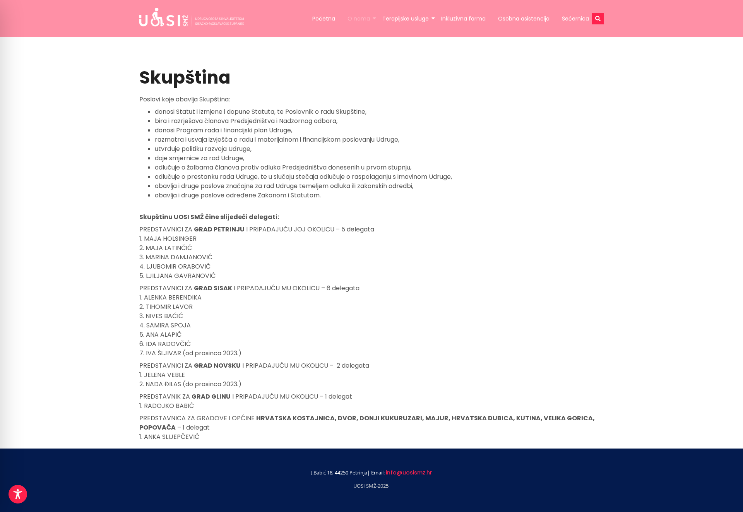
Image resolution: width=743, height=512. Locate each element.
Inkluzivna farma (463, 18)
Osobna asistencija (524, 18)
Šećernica (575, 18)
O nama (359, 18)
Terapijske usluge (405, 18)
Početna (323, 18)
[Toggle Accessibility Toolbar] (18, 494)
